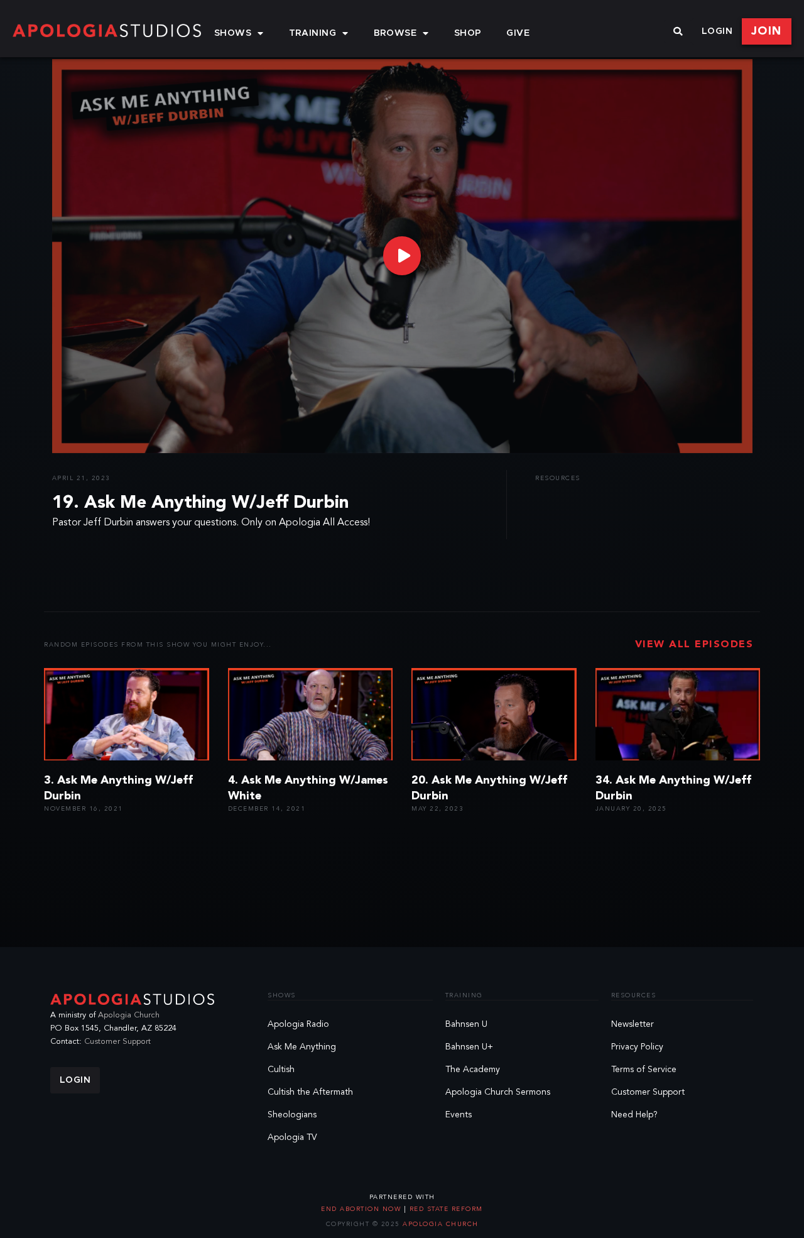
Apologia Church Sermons (497, 1092)
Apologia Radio (298, 1024)
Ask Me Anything (302, 1047)
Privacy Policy (637, 1047)
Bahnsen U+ (469, 1047)
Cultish (281, 1069)
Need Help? (634, 1114)
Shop (468, 33)
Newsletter (632, 1024)
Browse (395, 33)
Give (518, 33)
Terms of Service (643, 1069)
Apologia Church (129, 1015)
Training (313, 33)
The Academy (472, 1069)
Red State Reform (444, 1209)
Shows (232, 33)
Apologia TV (292, 1137)
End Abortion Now (362, 1209)
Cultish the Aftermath (310, 1092)
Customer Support (117, 1042)
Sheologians (292, 1114)
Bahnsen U (466, 1024)
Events (458, 1114)
